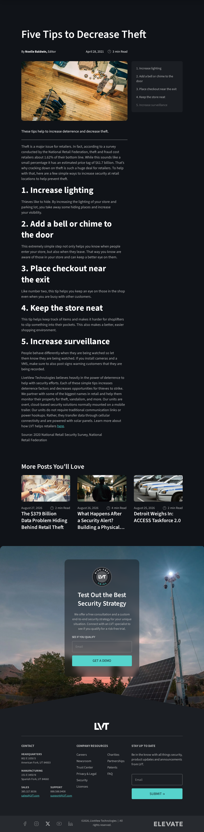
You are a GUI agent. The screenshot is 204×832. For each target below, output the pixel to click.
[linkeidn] (70, 823)
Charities (113, 754)
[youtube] (59, 823)
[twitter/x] (47, 823)
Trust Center (84, 767)
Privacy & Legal (86, 774)
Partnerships (116, 761)
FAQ (110, 774)
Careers (81, 754)
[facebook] (25, 823)
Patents (112, 767)
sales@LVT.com (30, 796)
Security (81, 780)
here (60, 426)
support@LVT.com (61, 796)
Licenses (82, 786)
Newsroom (83, 761)
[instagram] (36, 823)
